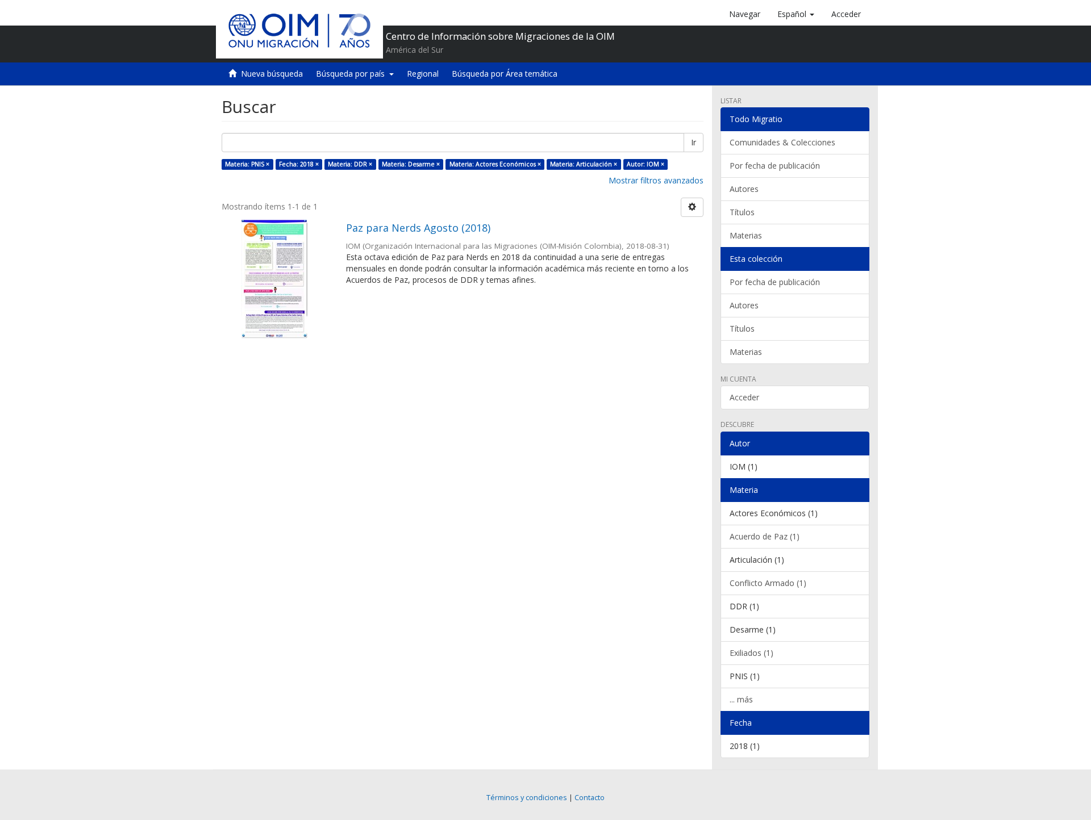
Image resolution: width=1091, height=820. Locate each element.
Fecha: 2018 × (299, 164)
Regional (423, 73)
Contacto (589, 797)
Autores (744, 188)
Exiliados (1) (751, 652)
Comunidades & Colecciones (782, 142)
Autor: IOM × (645, 164)
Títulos (742, 212)
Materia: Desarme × (411, 164)
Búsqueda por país (352, 73)
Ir (693, 142)
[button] (796, 14)
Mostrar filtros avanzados (656, 180)
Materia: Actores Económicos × (495, 164)
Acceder (744, 397)
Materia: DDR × (350, 164)
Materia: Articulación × (583, 164)
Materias (746, 235)
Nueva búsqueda (272, 73)
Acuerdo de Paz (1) (764, 536)
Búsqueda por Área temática (504, 73)
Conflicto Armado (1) (768, 583)
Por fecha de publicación (775, 165)
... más (741, 699)
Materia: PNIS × (247, 164)
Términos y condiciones (526, 797)
